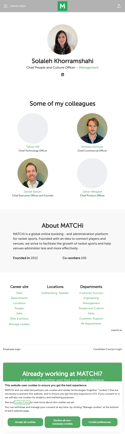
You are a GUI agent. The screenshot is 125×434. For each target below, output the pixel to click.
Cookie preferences (100, 422)
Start (19, 293)
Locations (19, 303)
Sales (91, 313)
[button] (119, 6)
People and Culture (91, 308)
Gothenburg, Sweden (55, 293)
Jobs (19, 313)
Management (89, 67)
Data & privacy (19, 318)
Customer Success (91, 293)
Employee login (12, 349)
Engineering (91, 298)
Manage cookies (19, 324)
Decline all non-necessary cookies (62, 422)
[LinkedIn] (62, 75)
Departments (19, 298)
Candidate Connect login (107, 349)
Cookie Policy (22, 402)
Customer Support (91, 318)
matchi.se (116, 330)
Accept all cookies (25, 422)
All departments (91, 323)
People (19, 308)
